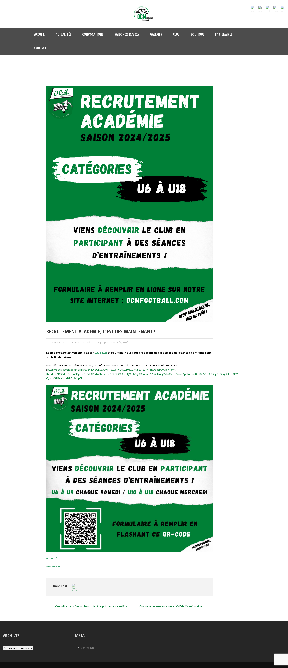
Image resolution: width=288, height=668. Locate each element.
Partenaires (223, 34)
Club (176, 34)
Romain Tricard (81, 342)
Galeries (156, 34)
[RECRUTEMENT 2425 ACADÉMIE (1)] (129, 204)
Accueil (39, 34)
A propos (103, 342)
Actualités (63, 34)
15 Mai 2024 (57, 342)
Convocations (92, 34)
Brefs (126, 342)
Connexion (87, 647)
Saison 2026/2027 (126, 34)
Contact (40, 48)
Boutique (197, 34)
